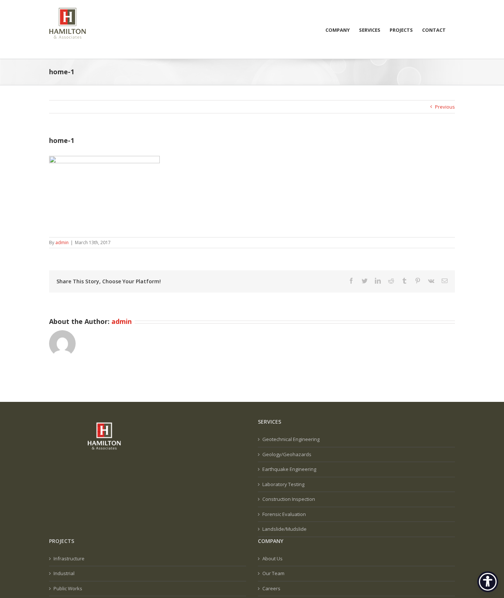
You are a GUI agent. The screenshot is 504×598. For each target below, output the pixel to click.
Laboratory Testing (283, 484)
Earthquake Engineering (289, 469)
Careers (271, 588)
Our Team (273, 573)
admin (62, 242)
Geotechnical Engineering (291, 439)
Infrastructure (68, 558)
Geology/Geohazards (286, 454)
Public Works (67, 588)
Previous (445, 106)
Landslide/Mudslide (284, 529)
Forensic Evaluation (284, 514)
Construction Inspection (288, 499)
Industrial (64, 573)
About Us (272, 558)
